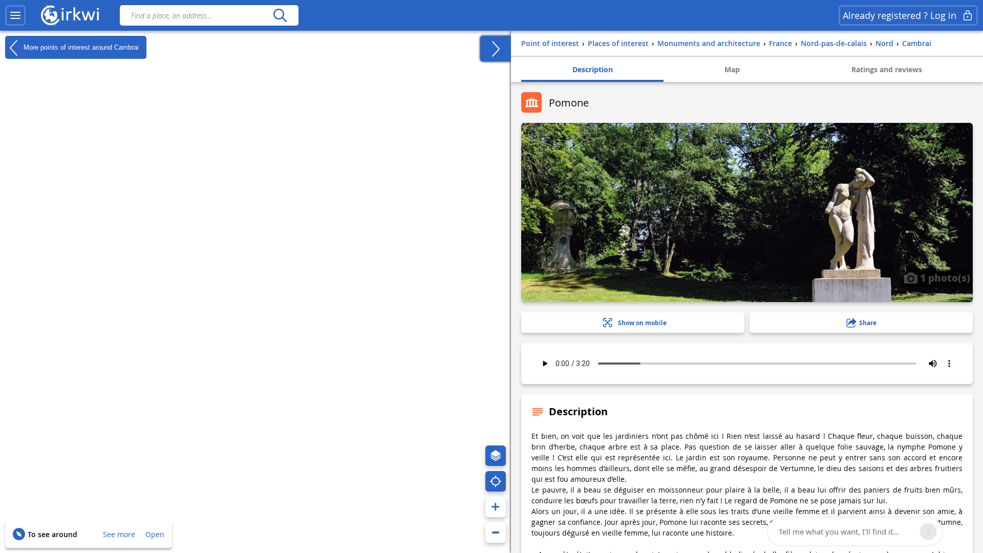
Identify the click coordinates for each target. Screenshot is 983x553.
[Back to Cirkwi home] (70, 15)
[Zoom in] (495, 507)
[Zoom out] (495, 532)
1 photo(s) (943, 277)
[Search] (279, 15)
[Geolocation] (495, 481)
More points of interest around (80, 47)
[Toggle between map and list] (495, 48)
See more (119, 534)
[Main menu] (15, 15)
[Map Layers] (495, 455)
